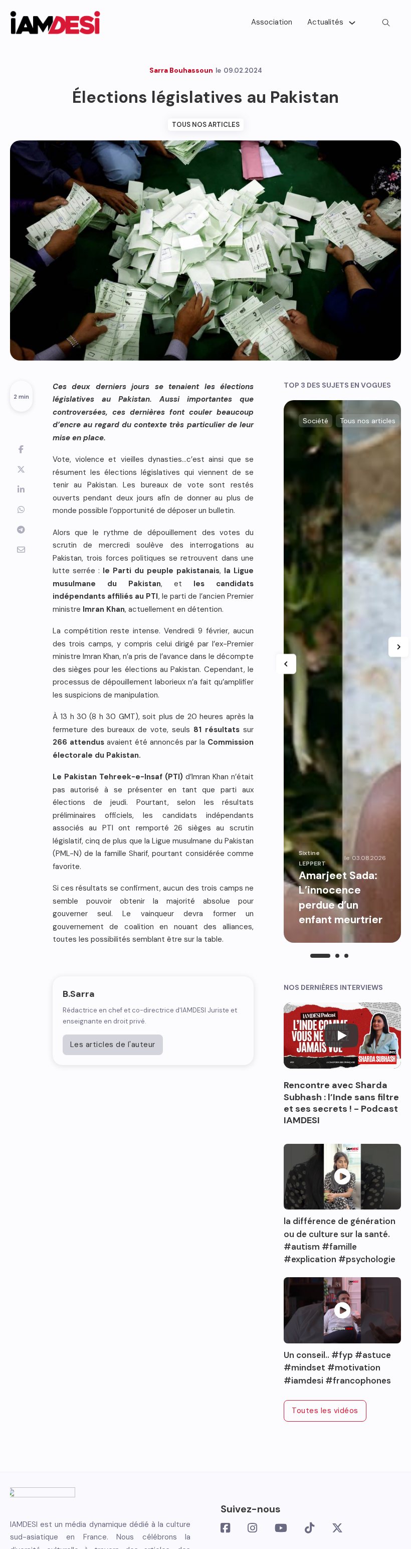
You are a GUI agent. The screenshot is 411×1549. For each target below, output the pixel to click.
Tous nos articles (206, 124)
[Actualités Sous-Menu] (352, 23)
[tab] (320, 956)
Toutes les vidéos (325, 1411)
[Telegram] (21, 529)
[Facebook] (21, 449)
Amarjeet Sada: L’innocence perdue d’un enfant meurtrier (342, 898)
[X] (21, 469)
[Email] (21, 549)
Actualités (325, 22)
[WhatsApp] (21, 509)
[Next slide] (398, 647)
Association (271, 22)
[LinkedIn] (21, 489)
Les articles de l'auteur (112, 1045)
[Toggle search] (386, 23)
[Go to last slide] (286, 664)
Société (315, 420)
